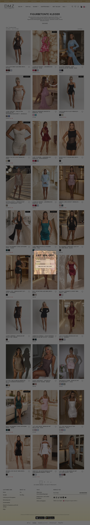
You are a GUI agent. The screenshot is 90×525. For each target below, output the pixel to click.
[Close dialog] (54, 252)
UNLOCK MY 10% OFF (45, 266)
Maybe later (45, 270)
